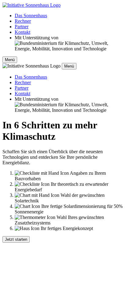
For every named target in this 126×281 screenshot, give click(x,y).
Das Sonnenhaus (31, 15)
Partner (21, 26)
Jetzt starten (16, 239)
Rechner (23, 21)
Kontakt (22, 32)
